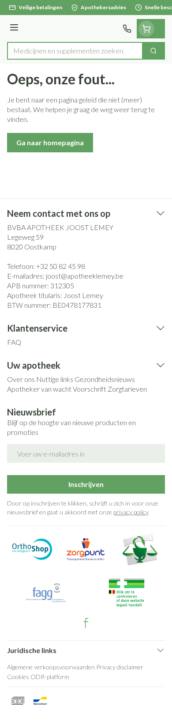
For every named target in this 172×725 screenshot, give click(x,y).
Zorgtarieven (127, 389)
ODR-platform (49, 676)
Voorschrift (89, 389)
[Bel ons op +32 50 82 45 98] (127, 28)
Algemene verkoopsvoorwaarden (51, 667)
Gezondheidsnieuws (105, 379)
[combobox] (75, 51)
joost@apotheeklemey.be (84, 276)
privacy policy (130, 512)
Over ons (21, 379)
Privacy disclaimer (119, 667)
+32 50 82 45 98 (60, 266)
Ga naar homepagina (50, 142)
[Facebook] (86, 623)
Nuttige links (54, 379)
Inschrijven (86, 484)
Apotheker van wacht (39, 389)
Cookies (18, 676)
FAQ (14, 342)
